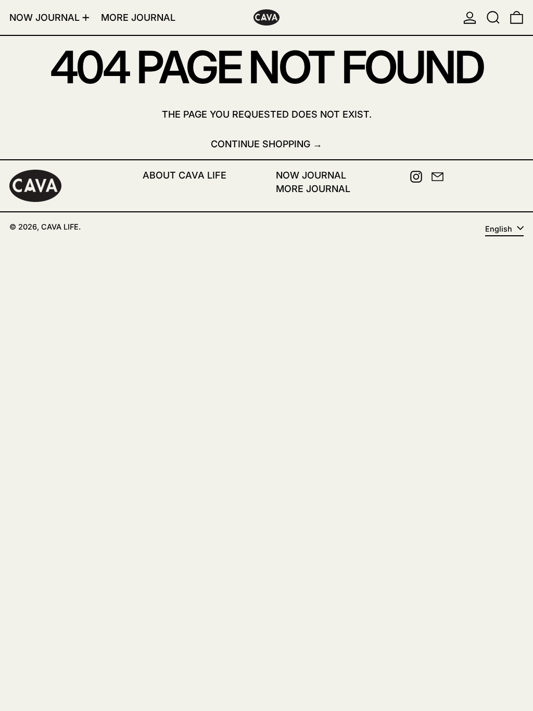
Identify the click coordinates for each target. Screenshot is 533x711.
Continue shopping (260, 143)
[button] (493, 17)
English (499, 228)
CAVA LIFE (60, 226)
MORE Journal (313, 188)
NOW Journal (311, 175)
